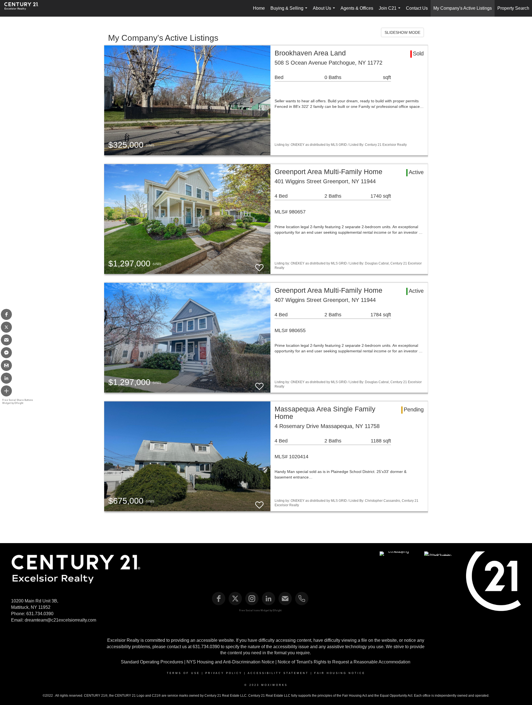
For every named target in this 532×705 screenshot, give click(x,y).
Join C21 (391, 11)
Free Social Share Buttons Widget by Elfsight (17, 401)
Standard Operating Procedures (152, 662)
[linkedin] (268, 598)
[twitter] (235, 598)
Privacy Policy (223, 673)
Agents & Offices (357, 8)
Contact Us (417, 8)
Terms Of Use (183, 673)
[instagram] (252, 598)
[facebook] (218, 598)
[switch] (259, 265)
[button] (6, 314)
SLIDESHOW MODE (402, 32)
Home (259, 8)
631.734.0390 (39, 613)
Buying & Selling (290, 11)
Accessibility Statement (278, 673)
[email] (285, 598)
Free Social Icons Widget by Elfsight (260, 610)
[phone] (301, 598)
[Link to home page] (24, 8)
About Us (325, 11)
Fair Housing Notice (339, 673)
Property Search (513, 8)
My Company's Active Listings (462, 8)
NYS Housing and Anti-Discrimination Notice (230, 662)
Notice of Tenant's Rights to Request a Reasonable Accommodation (344, 662)
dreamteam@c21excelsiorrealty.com (60, 620)
